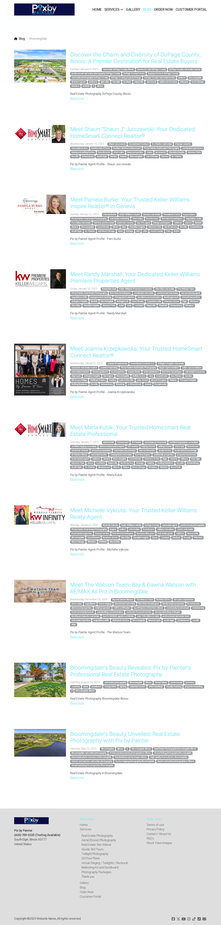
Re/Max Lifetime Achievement (127, 148)
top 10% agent (143, 223)
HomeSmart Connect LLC (143, 363)
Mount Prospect (158, 380)
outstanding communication (110, 612)
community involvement (177, 608)
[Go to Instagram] (188, 919)
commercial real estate (167, 293)
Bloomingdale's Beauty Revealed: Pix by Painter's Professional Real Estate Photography (130, 671)
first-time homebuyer (172, 372)
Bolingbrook (122, 301)
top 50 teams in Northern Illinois (148, 608)
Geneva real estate (151, 214)
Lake (145, 231)
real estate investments (125, 450)
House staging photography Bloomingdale (134, 761)
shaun (149, 152)
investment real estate (125, 604)
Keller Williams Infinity (131, 525)
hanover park (154, 620)
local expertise (118, 372)
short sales (118, 152)
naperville (138, 82)
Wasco (116, 467)
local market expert (80, 459)
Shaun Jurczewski (117, 144)
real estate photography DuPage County (89, 78)
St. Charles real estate (162, 144)
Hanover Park (194, 152)
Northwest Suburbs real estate (85, 616)
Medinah (176, 537)
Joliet (121, 305)
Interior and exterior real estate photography (91, 761)
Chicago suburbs (183, 144)
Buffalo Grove (138, 376)
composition (110, 686)
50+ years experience (184, 599)
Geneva (164, 156)
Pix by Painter (161, 682)
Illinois (148, 682)
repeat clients (134, 372)
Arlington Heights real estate (171, 363)
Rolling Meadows (79, 384)
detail (85, 686)
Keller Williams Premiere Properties (135, 289)
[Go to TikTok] (193, 919)
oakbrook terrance (168, 82)
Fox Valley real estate (81, 223)
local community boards (82, 612)
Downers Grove (171, 301)
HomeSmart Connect (138, 144)
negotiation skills (193, 218)
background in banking (100, 297)
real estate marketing (119, 218)
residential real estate (143, 293)
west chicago (197, 82)
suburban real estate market (84, 367)
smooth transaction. (191, 297)
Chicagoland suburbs (124, 297)
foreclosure (192, 446)
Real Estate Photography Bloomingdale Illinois (175, 749)
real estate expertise (80, 620)
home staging (105, 604)
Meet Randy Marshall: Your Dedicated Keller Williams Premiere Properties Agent (135, 277)
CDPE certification (122, 608)
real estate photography (115, 682)
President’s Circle (172, 214)
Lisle (129, 305)
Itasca (90, 463)
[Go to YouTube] (183, 919)
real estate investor (80, 372)
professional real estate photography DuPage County (95, 73)
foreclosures (104, 152)
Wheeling (120, 384)
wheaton (75, 86)
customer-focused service (138, 612)
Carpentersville (154, 301)
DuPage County (152, 525)
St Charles (136, 442)
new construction (147, 450)
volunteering (198, 608)
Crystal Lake (161, 376)
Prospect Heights (188, 380)
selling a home (165, 446)
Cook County (157, 231)
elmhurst (93, 82)
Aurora (188, 223)
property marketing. (194, 686)
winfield (86, 86)
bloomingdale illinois (85, 691)
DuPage (129, 231)
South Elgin (102, 156)
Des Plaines (176, 376)
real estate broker (79, 148)
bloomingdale (195, 78)
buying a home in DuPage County (163, 73)
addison (182, 78)
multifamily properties (164, 455)
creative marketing (109, 367)
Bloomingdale (136, 156)
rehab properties (102, 608)
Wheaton (189, 305)
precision (189, 682)
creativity (75, 686)
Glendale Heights (176, 152)
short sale (179, 446)
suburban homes (137, 686)
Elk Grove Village (79, 380)
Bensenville (192, 533)
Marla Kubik (108, 442)
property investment (186, 455)
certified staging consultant (83, 446)
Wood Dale (176, 467)
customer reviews (79, 450)
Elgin (124, 227)
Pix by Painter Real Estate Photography (161, 148)
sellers (122, 529)
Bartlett (113, 156)
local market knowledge (185, 450)
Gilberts (184, 459)
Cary (151, 376)
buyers (113, 529)
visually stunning (173, 686)
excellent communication (149, 297)
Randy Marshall (109, 289)
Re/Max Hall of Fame (100, 148)
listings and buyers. (162, 223)
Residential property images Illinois (131, 757)
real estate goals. (165, 533)
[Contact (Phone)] (199, 919)
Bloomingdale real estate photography (88, 753)
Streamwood (104, 467)
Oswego (140, 463)
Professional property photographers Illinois (130, 753)
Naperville (151, 305)
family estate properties (173, 604)
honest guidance (100, 372)
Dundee (188, 376)
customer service (125, 223)
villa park (184, 82)
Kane (120, 231)
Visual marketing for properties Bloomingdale (92, 765)
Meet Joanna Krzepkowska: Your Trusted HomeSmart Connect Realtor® (136, 352)
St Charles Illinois (79, 455)
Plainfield (163, 305)
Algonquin (76, 376)
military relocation (165, 529)
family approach (171, 297)
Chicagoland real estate (121, 455)
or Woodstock (134, 384)
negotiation (90, 604)
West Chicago (138, 467)
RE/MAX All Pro (163, 599)
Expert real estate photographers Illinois (175, 761)
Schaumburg (87, 156)
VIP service (133, 446)
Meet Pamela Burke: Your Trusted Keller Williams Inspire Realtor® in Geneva (130, 202)
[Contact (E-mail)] (204, 919)
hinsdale (116, 82)
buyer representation (169, 367)
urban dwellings (156, 686)
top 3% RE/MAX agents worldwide (118, 616)
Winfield (163, 467)
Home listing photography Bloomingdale (172, 753)
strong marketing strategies (167, 612)
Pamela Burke (109, 214)
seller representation (191, 367)
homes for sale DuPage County (151, 69)
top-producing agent (190, 293)
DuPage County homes (134, 73)
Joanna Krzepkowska (117, 363)
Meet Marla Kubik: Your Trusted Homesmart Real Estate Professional (130, 430)
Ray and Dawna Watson (122, 599)
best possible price (145, 533)
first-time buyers (142, 455)
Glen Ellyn (75, 305)
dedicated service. (120, 620)
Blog (22, 38)
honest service (102, 533)
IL (127, 749)
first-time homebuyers (172, 218)
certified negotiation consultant (183, 442)
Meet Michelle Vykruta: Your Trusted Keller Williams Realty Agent (133, 513)
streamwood (183, 620)
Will (138, 231)
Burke (176, 231)
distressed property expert (112, 446)
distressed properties (81, 608)
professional (176, 682)
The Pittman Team (185, 289)
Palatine (173, 380)
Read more (77, 98)
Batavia (123, 156)
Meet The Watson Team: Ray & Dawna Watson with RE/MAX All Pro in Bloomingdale (133, 588)
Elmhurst (194, 301)
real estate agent (169, 525)
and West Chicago (106, 231)
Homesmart (122, 442)
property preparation (101, 450)
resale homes (164, 450)
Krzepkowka (160, 384)
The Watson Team (144, 599)
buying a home (148, 446)
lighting (123, 686)
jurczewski (161, 152)
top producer (189, 214)
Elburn (115, 227)
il (93, 86)
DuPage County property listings (126, 78)
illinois (100, 86)
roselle (196, 620)
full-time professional (104, 223)
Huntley (112, 380)
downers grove (78, 82)
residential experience (192, 148)
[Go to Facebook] (173, 919)
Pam (168, 231)
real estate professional (155, 442)
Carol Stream (152, 156)
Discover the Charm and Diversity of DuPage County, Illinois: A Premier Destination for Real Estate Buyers (135, 57)
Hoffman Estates (98, 380)
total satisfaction (151, 372)
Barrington (108, 376)
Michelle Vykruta (110, 525)
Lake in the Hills (126, 380)
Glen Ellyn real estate (164, 289)
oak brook (151, 82)
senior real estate (185, 529)
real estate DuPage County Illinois (118, 69)
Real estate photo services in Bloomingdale (91, 757)
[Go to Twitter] (178, 919)
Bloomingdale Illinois (141, 749)
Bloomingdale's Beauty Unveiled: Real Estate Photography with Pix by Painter (125, 737)
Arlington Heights (79, 301)
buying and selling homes (83, 152)
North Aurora (170, 227)
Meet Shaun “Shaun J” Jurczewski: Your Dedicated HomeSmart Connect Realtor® (132, 132)
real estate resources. (195, 372)
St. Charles (176, 156)
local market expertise (81, 533)
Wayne (126, 467)
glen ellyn (105, 82)
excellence (96, 686)
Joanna (148, 384)
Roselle (75, 156)
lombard (127, 82)
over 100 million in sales (148, 616)
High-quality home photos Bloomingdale (168, 757)
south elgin (169, 620)
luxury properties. (135, 152)
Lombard (139, 305)
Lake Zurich (142, 380)
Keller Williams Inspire (129, 214)
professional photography (192, 525)
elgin (73, 624)
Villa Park (198, 537)
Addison (178, 223)
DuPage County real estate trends (159, 78)
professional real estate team (175, 616)
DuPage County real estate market (184, 69)
